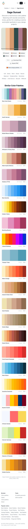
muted (17, 73)
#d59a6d (23, 53)
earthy (8, 73)
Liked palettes (4, 499)
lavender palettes (5, 516)
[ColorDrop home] (3, 3)
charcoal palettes (5, 519)
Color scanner (18, 497)
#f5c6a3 (15, 53)
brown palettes (21, 508)
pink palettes (4, 510)
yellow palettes (14, 512)
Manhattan (21, 76)
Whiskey (4, 78)
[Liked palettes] (17, 3)
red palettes (21, 510)
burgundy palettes (16, 519)
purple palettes (13, 510)
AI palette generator (20, 495)
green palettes (13, 508)
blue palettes (4, 508)
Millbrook (23, 78)
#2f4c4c (7, 56)
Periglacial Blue (14, 76)
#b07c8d (15, 56)
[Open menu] (24, 3)
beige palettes (5, 514)
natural (22, 73)
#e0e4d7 (7, 53)
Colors (2, 497)
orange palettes (5, 512)
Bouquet (18, 78)
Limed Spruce (11, 78)
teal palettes (23, 512)
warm (13, 73)
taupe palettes (13, 514)
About (2, 501)
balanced (6, 76)
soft (5, 73)
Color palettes (4, 495)
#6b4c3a (23, 56)
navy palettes (22, 514)
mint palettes (15, 516)
